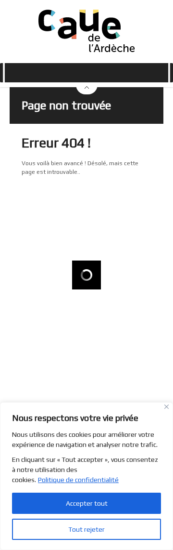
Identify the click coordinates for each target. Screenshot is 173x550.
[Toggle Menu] (4, 72)
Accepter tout (87, 503)
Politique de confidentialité (78, 480)
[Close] (166, 407)
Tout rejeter (86, 529)
